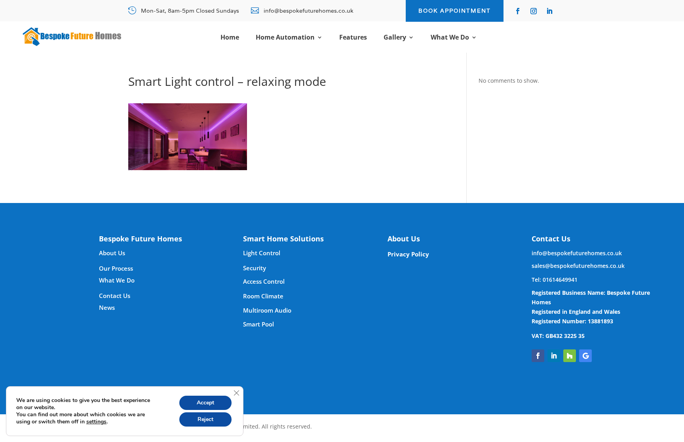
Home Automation (285, 38)
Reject (205, 419)
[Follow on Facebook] (517, 11)
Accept (205, 402)
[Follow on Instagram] (533, 11)
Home (229, 38)
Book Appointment (454, 10)
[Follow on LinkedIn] (549, 11)
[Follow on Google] (585, 355)
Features (353, 38)
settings (96, 421)
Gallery (395, 38)
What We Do (450, 38)
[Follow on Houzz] (569, 355)
